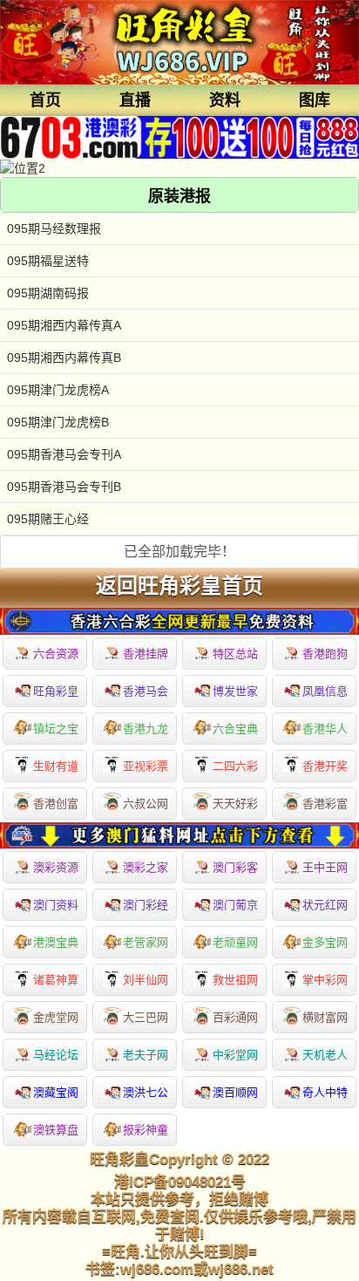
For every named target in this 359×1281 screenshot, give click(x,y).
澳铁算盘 (55, 1129)
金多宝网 (325, 942)
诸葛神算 (55, 979)
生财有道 (55, 766)
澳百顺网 (235, 1092)
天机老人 (325, 1054)
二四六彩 (235, 766)
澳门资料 (55, 904)
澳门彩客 (235, 867)
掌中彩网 (325, 979)
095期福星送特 (48, 261)
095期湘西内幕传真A (64, 325)
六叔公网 (145, 803)
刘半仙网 (145, 979)
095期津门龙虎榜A (58, 390)
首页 (45, 100)
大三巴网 (145, 1017)
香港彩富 (325, 803)
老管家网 (145, 942)
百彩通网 (235, 1017)
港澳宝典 (55, 942)
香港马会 (145, 691)
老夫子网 (145, 1054)
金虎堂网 (55, 1017)
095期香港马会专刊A (64, 454)
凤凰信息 (325, 691)
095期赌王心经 (48, 519)
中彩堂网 (235, 1054)
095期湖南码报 (48, 293)
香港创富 (55, 803)
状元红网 (325, 904)
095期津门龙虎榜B (58, 422)
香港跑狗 (325, 653)
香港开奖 (325, 766)
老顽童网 (235, 942)
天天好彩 (235, 803)
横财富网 (325, 1017)
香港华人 (325, 728)
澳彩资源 (55, 867)
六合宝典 (235, 728)
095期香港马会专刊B (64, 487)
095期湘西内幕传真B (64, 358)
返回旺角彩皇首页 (179, 586)
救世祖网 (235, 979)
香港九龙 (145, 728)
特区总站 (235, 653)
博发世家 (235, 691)
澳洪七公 (145, 1092)
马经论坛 (55, 1054)
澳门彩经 (145, 904)
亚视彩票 (145, 766)
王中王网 (325, 867)
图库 (314, 100)
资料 (224, 100)
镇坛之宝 (55, 728)
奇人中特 (325, 1092)
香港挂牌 (145, 653)
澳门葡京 (235, 904)
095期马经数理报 (54, 228)
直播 (135, 100)
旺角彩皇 (55, 691)
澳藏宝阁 (55, 1092)
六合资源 (55, 653)
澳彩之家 (145, 867)
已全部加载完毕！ (179, 551)
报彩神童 (145, 1129)
